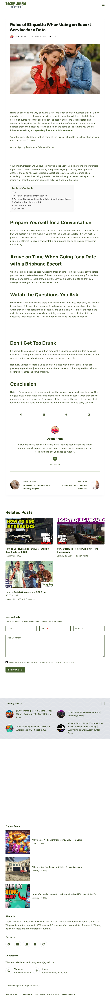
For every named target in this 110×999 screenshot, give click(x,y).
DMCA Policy (53, 995)
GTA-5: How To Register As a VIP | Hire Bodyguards (84, 714)
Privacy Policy (68, 995)
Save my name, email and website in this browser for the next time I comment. (42, 662)
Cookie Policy (26, 995)
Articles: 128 (55, 465)
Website (79, 628)
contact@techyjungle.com (55, 972)
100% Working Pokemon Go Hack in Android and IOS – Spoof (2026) (33, 728)
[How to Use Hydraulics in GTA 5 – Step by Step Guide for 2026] (29, 531)
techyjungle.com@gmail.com (40, 962)
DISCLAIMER (40, 995)
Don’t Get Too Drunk (23, 205)
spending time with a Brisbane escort (54, 130)
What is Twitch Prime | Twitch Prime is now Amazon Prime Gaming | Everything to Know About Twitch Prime (85, 728)
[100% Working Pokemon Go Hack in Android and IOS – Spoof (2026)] (10, 728)
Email (44, 628)
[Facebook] (21, 414)
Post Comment (15, 669)
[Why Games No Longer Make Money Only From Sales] (18, 842)
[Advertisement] (55, 104)
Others (53, 37)
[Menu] (103, 4)
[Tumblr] (35, 944)
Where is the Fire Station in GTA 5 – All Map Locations (57, 867)
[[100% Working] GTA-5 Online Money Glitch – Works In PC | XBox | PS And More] (10, 714)
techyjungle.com (22, 972)
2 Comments (29, 599)
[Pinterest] (66, 414)
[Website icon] (55, 459)
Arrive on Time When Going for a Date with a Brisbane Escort (42, 199)
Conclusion (19, 209)
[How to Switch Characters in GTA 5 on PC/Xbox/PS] (29, 574)
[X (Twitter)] (44, 414)
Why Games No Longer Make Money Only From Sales (57, 840)
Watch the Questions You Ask (28, 202)
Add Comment (15, 637)
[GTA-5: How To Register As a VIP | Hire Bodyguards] (80, 531)
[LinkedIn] (88, 414)
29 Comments (82, 556)
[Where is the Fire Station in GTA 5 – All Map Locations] (18, 869)
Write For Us (11, 995)
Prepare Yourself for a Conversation (30, 196)
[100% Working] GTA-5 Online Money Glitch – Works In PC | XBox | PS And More (34, 714)
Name (11, 628)
